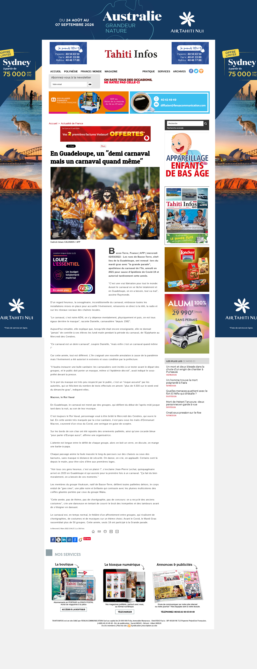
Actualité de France (72, 123)
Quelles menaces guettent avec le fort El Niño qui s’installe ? (186, 392)
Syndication (136, 626)
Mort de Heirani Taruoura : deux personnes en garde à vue (185, 403)
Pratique (148, 71)
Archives (179, 71)
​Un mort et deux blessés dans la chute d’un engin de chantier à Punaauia (185, 369)
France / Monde (91, 71)
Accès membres (108, 626)
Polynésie (71, 71)
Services (164, 71)
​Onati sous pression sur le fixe (183, 412)
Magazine (111, 71)
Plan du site (122, 626)
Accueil (55, 71)
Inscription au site (149, 626)
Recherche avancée (175, 128)
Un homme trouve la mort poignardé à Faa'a (182, 381)
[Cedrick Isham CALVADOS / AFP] (105, 168)
